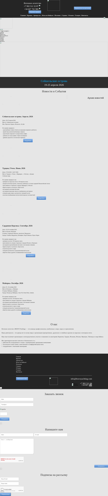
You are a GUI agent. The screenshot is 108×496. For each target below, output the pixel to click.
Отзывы (71, 15)
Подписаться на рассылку (82, 8)
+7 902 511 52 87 (31, 6)
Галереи (77, 15)
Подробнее (28, 140)
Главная (23, 15)
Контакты (85, 15)
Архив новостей (95, 97)
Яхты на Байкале (47, 15)
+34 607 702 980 (31, 9)
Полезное (58, 15)
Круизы (29, 15)
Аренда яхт (37, 15)
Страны (64, 15)
